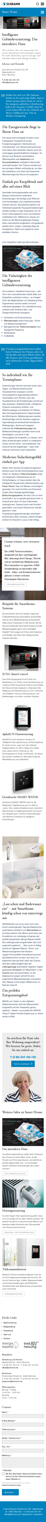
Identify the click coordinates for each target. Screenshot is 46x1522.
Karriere (7, 1338)
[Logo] (11, 3)
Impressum (38, 1514)
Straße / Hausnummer (12, 1438)
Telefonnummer (9, 1429)
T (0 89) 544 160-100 (10, 80)
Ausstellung (8, 1330)
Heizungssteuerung (13, 1210)
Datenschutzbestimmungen (11, 1485)
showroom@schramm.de (12, 1381)
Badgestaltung (9, 1326)
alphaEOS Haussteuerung (17, 734)
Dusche (5, 972)
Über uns (7, 1334)
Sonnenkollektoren (10, 162)
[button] (37, 4)
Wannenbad (32, 930)
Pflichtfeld (6, 1470)
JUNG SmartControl (15, 674)
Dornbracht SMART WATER (20, 797)
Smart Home (9, 12)
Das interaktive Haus (14, 1149)
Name (5, 1412)
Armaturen (17, 969)
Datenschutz (27, 1514)
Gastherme (25, 159)
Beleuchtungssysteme (12, 495)
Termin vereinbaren (22, 1064)
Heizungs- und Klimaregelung (19, 1232)
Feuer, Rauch (8, 486)
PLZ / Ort (6, 1446)
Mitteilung (6, 1455)
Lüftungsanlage (9, 966)
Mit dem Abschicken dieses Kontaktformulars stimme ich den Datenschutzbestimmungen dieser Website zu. (24, 1476)
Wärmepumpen (11, 320)
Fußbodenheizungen (23, 428)
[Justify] (42, 3)
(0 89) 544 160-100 (24, 1057)
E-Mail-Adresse (9, 1420)
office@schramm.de (10, 82)
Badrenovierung (10, 1322)
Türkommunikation (28, 326)
